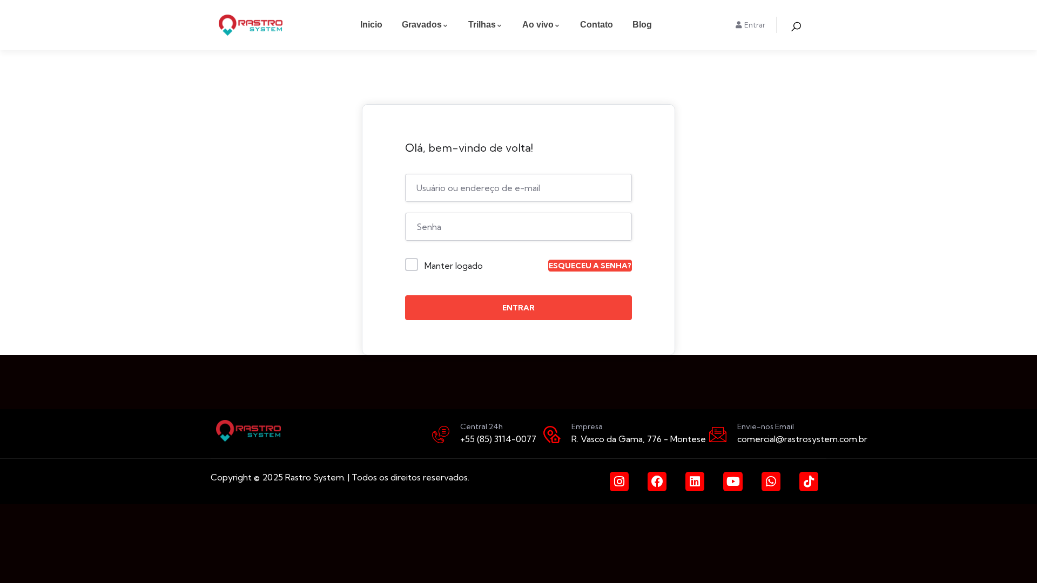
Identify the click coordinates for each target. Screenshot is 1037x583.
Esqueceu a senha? (590, 265)
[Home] (250, 25)
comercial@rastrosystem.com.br (802, 438)
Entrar (518, 308)
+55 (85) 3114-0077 (498, 438)
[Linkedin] (694, 481)
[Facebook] (657, 481)
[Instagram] (619, 481)
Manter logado (454, 265)
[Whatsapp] (771, 481)
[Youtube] (732, 481)
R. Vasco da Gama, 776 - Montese (638, 438)
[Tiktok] (808, 481)
